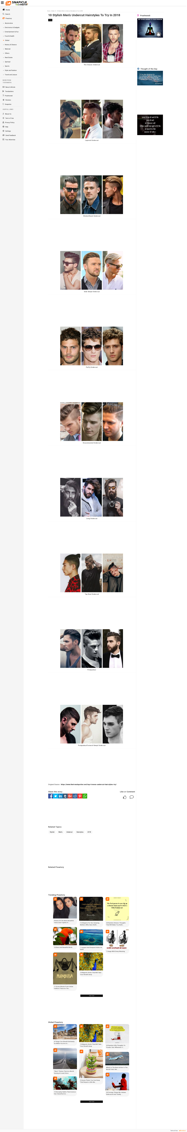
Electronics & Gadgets (12, 27)
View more (91, 995)
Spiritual (7, 62)
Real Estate (8, 57)
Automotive (9, 23)
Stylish (52, 832)
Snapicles (8, 104)
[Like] (125, 798)
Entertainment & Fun (12, 32)
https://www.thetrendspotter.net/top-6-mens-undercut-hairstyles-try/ (89, 784)
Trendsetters (9, 91)
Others (7, 53)
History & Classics (11, 44)
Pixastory (9, 18)
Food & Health (9, 36)
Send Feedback (11, 135)
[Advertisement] (92, 82)
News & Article (10, 87)
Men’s (60, 832)
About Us (8, 114)
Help (6, 127)
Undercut (69, 832)
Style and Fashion (11, 70)
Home (8, 10)
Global (7, 40)
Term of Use (9, 118)
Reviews (8, 100)
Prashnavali (9, 95)
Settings (8, 131)
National (7, 49)
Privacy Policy (10, 122)
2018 (89, 832)
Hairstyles (79, 832)
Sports (7, 66)
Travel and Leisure (11, 74)
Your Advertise (10, 139)
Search (7, 14)
